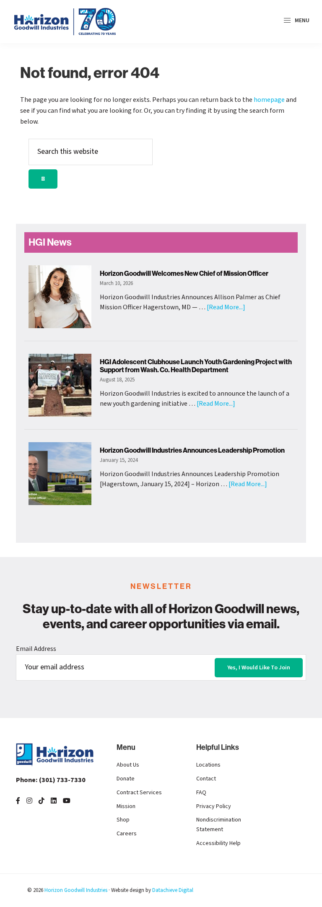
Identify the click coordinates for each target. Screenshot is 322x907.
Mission (126, 806)
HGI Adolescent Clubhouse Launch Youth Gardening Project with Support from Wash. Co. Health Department (196, 366)
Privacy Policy (213, 806)
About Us (128, 765)
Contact (206, 779)
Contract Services (139, 792)
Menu (301, 20)
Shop (123, 820)
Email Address (36, 648)
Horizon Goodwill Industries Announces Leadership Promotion (192, 450)
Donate (126, 779)
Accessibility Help (218, 843)
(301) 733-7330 (51, 780)
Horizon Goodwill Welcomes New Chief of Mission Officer (184, 273)
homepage (269, 99)
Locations (208, 765)
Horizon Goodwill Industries (75, 890)
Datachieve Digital (172, 890)
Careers (127, 833)
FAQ (201, 792)
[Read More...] (226, 307)
